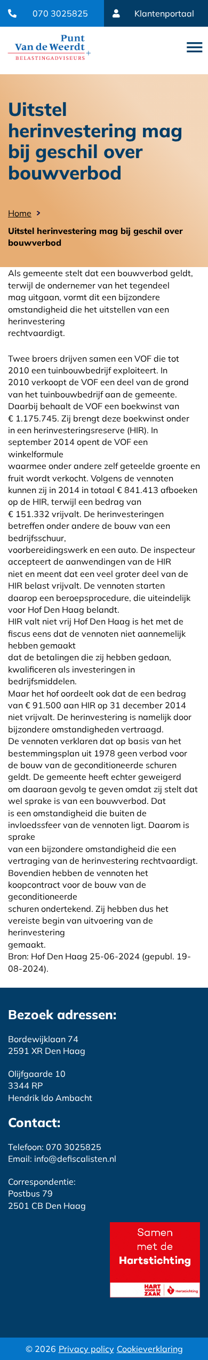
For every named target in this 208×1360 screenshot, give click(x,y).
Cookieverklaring (150, 1348)
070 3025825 (60, 13)
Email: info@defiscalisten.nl (62, 1158)
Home (19, 213)
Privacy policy (86, 1348)
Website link (49, 47)
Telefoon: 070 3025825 (54, 1147)
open (195, 47)
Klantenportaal (164, 13)
